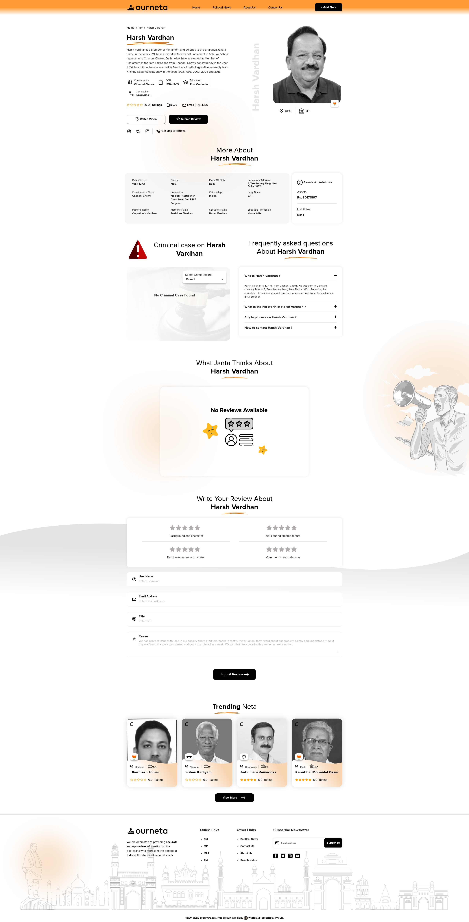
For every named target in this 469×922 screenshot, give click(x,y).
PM (206, 860)
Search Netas (248, 860)
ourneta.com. (210, 917)
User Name (146, 576)
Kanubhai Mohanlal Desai (316, 772)
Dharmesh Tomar (144, 772)
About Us (250, 7)
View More (230, 797)
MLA (206, 853)
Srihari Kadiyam (198, 772)
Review (143, 636)
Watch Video (148, 119)
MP (206, 846)
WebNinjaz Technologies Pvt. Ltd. (266, 917)
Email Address (148, 596)
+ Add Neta (328, 7)
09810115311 (143, 95)
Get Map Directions (173, 131)
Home (196, 7)
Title (142, 616)
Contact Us (275, 7)
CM (206, 839)
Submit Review (191, 119)
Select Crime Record (198, 275)
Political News (222, 7)
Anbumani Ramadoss (258, 772)
